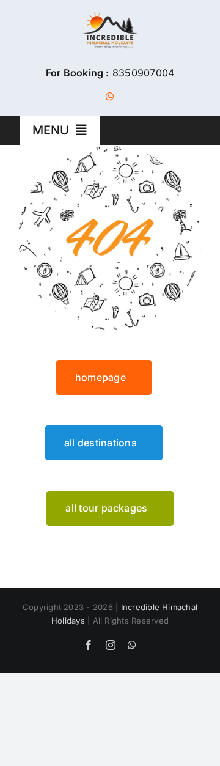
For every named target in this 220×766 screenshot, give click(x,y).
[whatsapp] (110, 96)
